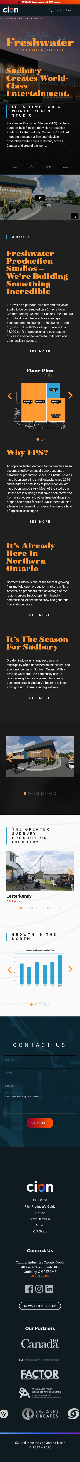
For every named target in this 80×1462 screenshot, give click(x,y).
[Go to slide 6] (46, 793)
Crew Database (40, 1219)
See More (40, 352)
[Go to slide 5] (42, 793)
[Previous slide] (10, 395)
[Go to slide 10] (59, 908)
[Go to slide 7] (50, 793)
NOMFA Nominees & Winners (41, 2)
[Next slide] (70, 395)
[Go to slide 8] (55, 793)
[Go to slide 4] (38, 793)
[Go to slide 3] (33, 793)
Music (40, 1225)
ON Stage (40, 1231)
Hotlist (40, 1213)
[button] (40, 273)
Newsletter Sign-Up (40, 1306)
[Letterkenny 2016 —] (40, 871)
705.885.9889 (40, 1276)
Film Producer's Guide (40, 1206)
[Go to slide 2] (42, 439)
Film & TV (40, 1200)
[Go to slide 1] (38, 439)
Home (3, 18)
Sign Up (70, 10)
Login (59, 10)
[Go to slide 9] (55, 908)
